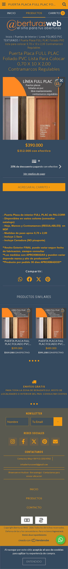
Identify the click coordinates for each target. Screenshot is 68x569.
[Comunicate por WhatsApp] (60, 539)
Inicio (9, 36)
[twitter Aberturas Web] (34, 442)
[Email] (55, 442)
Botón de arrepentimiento (34, 535)
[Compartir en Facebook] (29, 279)
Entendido (34, 561)
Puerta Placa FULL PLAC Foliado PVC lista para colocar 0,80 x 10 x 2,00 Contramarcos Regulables (17, 342)
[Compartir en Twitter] (38, 279)
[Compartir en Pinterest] (47, 279)
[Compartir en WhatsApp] (20, 279)
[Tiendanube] (34, 541)
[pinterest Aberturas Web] (45, 442)
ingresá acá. (57, 531)
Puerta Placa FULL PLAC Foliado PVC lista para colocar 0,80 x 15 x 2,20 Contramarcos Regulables (51, 342)
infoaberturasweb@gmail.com (34, 464)
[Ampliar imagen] (61, 80)
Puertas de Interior (26, 36)
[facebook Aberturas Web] (23, 442)
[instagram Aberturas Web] (13, 442)
